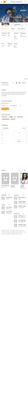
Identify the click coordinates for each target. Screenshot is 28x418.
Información (5, 28)
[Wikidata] (13, 120)
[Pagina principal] (5, 2)
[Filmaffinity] (11, 117)
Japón (3, 45)
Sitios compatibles (13, 82)
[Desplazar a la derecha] (21, 170)
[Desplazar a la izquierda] (18, 170)
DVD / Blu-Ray (21, 28)
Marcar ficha (17, 24)
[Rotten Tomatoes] (6, 120)
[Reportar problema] (16, 82)
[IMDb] (15, 117)
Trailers (13, 28)
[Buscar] (25, 2)
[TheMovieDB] (20, 117)
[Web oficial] (5, 117)
